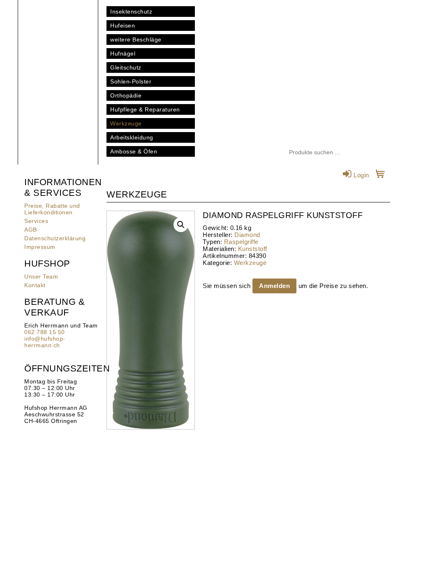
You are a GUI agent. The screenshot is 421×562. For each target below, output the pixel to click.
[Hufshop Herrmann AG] (58, 41)
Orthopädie (125, 95)
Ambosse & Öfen (133, 151)
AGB (30, 229)
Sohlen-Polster (130, 81)
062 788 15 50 (44, 332)
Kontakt (35, 285)
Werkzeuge (126, 123)
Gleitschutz (125, 67)
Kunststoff (252, 248)
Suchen (364, 152)
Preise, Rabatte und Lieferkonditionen (52, 209)
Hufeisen (122, 25)
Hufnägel (122, 53)
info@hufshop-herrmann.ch (44, 341)
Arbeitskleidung (131, 137)
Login (360, 175)
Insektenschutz (131, 11)
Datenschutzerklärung (55, 238)
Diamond (247, 234)
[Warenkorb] (380, 175)
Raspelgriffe (241, 241)
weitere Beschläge (136, 39)
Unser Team (41, 276)
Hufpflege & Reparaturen (145, 109)
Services (36, 221)
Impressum (40, 247)
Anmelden (274, 285)
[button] (180, 224)
